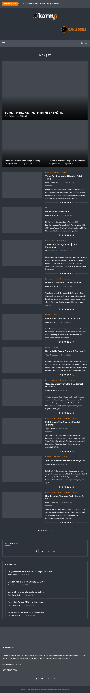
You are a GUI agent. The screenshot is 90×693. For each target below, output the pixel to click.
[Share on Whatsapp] (73, 202)
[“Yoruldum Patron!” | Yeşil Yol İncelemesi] (66, 143)
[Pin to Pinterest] (68, 202)
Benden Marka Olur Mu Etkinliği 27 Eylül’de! (34, 112)
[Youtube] (53, 551)
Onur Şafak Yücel (11, 164)
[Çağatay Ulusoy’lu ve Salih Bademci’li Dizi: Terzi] (22, 392)
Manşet (57, 172)
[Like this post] (60, 202)
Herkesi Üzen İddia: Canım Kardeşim (63, 282)
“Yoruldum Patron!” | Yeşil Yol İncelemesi (66, 161)
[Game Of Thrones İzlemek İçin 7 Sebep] (23, 143)
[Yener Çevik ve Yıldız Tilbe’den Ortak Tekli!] (22, 185)
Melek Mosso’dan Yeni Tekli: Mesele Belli (26, 612)
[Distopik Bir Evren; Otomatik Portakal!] (22, 360)
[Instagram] (48, 551)
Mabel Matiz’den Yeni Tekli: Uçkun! (62, 318)
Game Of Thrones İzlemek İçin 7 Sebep (23, 161)
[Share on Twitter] (65, 202)
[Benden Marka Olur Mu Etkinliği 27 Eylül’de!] (45, 90)
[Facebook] (36, 551)
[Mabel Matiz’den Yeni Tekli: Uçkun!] (22, 327)
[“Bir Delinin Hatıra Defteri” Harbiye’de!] (22, 469)
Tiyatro (65, 457)
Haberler (48, 172)
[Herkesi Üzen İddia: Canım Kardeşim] (22, 291)
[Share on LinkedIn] (70, 202)
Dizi (46, 240)
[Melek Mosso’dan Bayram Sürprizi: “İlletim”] (22, 431)
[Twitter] (42, 551)
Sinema (56, 208)
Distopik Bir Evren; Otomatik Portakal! (65, 351)
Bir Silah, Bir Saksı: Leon (57, 211)
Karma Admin (12, 575)
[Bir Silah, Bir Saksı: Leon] (22, 220)
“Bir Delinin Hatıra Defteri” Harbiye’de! (65, 460)
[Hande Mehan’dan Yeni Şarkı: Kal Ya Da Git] (22, 505)
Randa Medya (45, 690)
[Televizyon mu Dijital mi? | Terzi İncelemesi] (22, 253)
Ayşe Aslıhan (9, 116)
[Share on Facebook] (62, 202)
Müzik (64, 172)
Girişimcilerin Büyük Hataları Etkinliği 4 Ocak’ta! (42, 3)
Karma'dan (54, 240)
